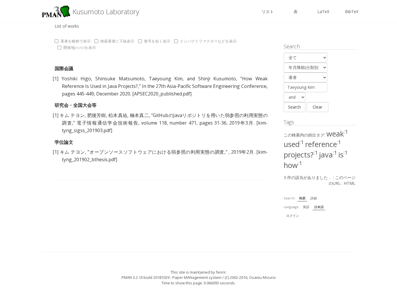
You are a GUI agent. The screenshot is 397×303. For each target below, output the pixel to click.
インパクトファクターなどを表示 (208, 41)
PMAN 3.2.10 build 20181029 (145, 277)
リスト (268, 11)
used (294, 144)
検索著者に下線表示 (117, 41)
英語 (306, 207)
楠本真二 (139, 115)
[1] (55, 78)
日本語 (319, 207)
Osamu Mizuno (262, 277)
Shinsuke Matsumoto (119, 78)
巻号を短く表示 (157, 41)
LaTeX (323, 11)
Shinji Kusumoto (217, 78)
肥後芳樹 (96, 115)
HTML (349, 183)
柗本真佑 (117, 115)
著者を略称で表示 (75, 41)
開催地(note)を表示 (79, 47)
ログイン (292, 215)
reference (323, 144)
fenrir (221, 272)
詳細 (313, 198)
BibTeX (351, 11)
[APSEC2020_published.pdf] (162, 94)
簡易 (302, 198)
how (293, 165)
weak (337, 134)
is (343, 155)
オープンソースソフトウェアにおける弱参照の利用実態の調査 (156, 152)
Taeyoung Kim (166, 78)
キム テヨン (72, 115)
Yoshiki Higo (76, 78)
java (328, 155)
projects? (301, 155)
